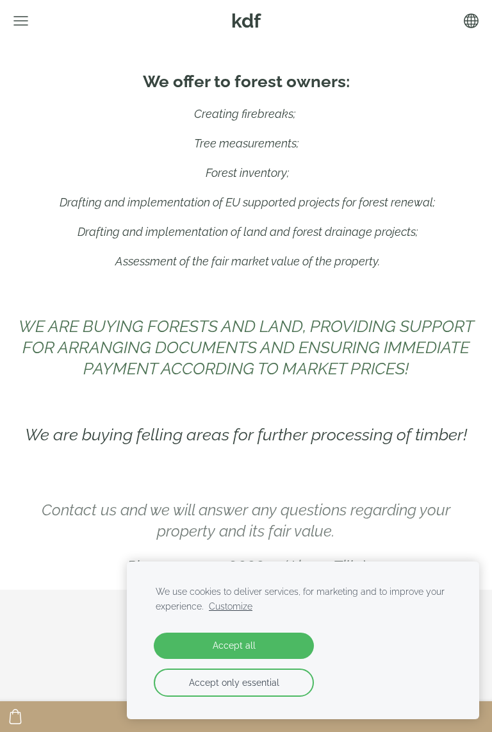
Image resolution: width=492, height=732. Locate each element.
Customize (230, 606)
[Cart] (15, 716)
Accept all (234, 645)
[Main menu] (20, 20)
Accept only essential (234, 682)
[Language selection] (471, 20)
